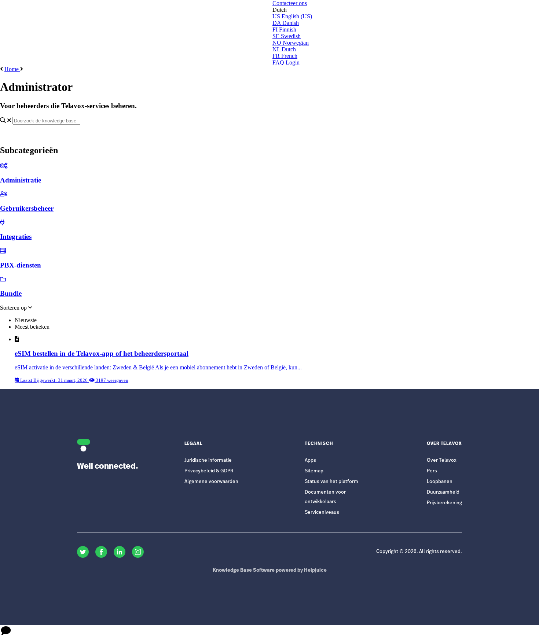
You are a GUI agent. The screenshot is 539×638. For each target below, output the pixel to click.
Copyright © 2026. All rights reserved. (419, 551)
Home (12, 69)
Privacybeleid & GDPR (208, 471)
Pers (432, 471)
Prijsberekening (444, 503)
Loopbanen (439, 481)
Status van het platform (331, 481)
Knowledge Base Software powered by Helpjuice (270, 570)
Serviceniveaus (322, 512)
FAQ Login (286, 62)
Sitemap (314, 471)
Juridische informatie (208, 460)
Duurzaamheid (443, 492)
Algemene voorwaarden (211, 481)
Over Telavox (441, 460)
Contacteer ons (289, 3)
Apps (310, 460)
